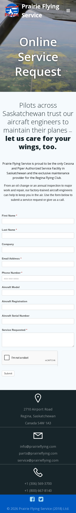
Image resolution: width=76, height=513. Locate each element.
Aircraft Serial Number (15, 315)
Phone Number (12, 272)
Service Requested (14, 329)
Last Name (9, 229)
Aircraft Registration (14, 301)
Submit (8, 373)
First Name (9, 215)
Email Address (11, 258)
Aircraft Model (11, 287)
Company (8, 244)
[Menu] (68, 11)
